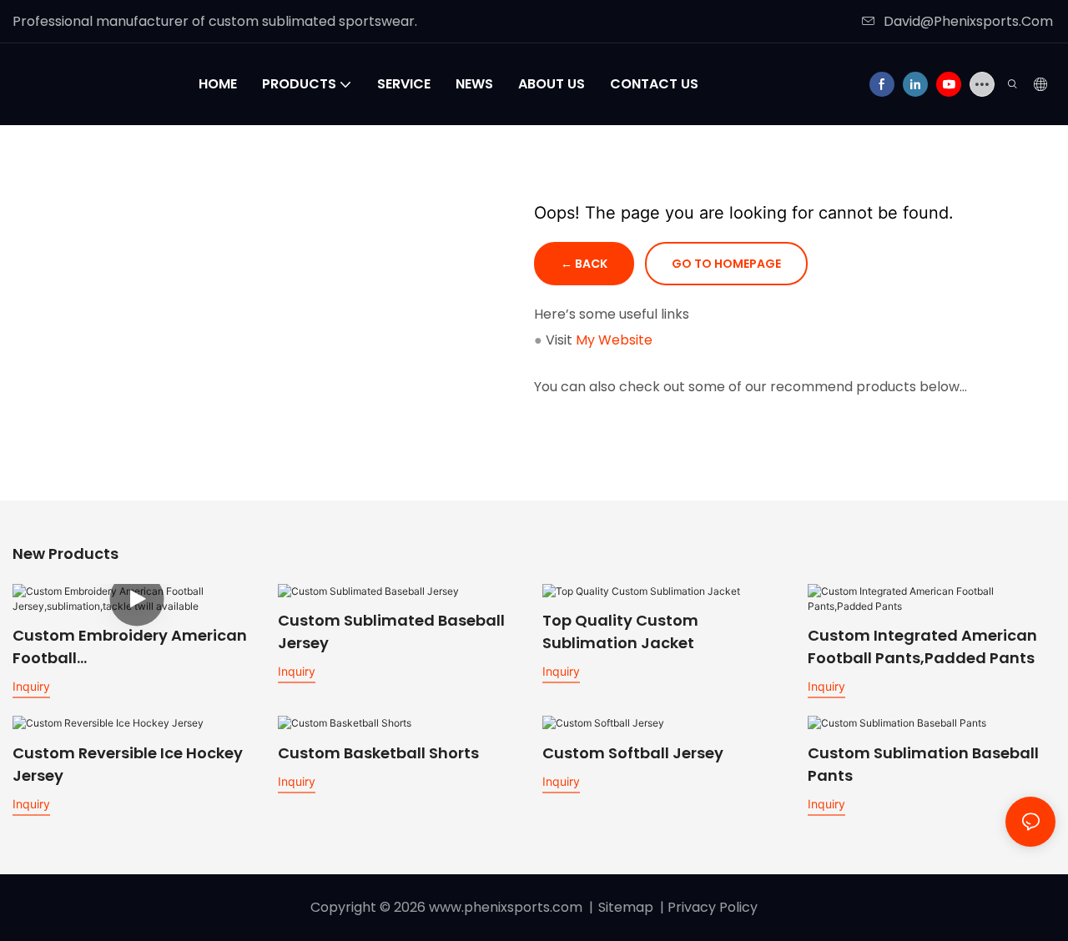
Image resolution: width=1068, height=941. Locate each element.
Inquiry (31, 686)
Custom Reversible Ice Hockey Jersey (128, 764)
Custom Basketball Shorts (378, 752)
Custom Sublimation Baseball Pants (923, 764)
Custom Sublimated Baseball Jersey (391, 631)
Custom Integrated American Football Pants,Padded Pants (922, 646)
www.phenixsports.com (505, 907)
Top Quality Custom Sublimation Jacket (620, 631)
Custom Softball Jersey (632, 752)
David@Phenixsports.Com (968, 21)
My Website (614, 340)
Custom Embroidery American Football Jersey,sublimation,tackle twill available (134, 647)
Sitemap (625, 907)
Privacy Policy (713, 907)
